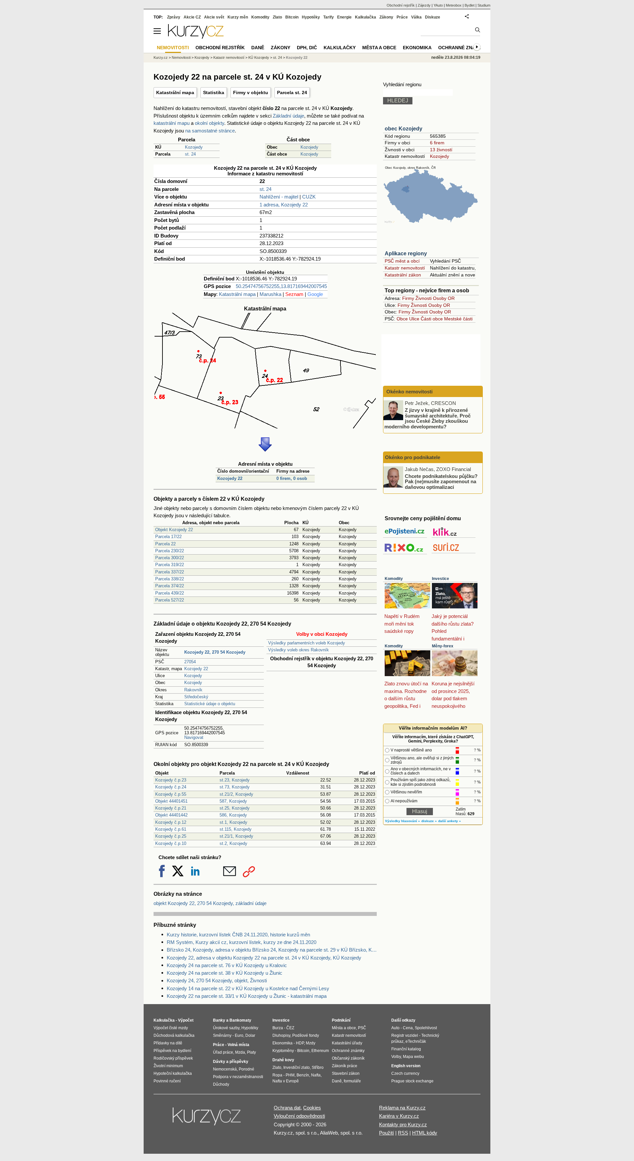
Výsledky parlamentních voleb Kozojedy (306, 642)
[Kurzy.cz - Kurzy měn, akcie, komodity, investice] (196, 37)
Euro (239, 1035)
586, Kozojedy (233, 815)
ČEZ (290, 1028)
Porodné (246, 1069)
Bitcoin (292, 17)
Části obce (432, 318)
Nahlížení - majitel (279, 197)
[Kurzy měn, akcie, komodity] (207, 1119)
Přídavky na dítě (168, 1043)
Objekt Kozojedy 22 (174, 529)
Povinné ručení (167, 1081)
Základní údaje (288, 116)
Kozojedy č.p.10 (170, 843)
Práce (402, 17)
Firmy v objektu (250, 92)
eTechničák (415, 1041)
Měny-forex (442, 646)
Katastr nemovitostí (405, 268)
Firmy (408, 298)
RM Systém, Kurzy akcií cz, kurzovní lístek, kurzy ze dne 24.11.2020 (241, 942)
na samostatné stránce (210, 130)
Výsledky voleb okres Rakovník (298, 649)
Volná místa (238, 1044)
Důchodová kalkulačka (174, 1035)
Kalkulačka (365, 17)
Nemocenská (225, 1069)
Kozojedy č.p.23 (170, 780)
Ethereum (320, 1050)
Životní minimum (168, 1066)
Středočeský (196, 696)
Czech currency (405, 1073)
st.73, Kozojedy (235, 786)
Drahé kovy (283, 1060)
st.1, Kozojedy (233, 822)
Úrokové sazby (226, 1028)
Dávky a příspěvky (230, 1061)
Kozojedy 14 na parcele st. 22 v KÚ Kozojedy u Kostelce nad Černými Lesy (248, 988)
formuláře (352, 1081)
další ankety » (449, 821)
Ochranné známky (462, 47)
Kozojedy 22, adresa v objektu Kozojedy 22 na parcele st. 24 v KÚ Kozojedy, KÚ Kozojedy (264, 958)
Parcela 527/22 (169, 600)
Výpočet (186, 1020)
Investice (440, 578)
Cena (408, 1028)
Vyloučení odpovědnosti (299, 1116)
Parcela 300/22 (169, 557)
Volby (396, 1056)
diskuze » (429, 821)
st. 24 (190, 154)
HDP (300, 1043)
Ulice (414, 318)
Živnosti (423, 298)
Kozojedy (194, 147)
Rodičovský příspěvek (173, 1058)
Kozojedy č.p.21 (170, 808)
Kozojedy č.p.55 (170, 794)
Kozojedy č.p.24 (170, 786)
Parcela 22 (165, 543)
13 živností (441, 149)
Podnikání (341, 1020)
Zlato (277, 17)
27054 (190, 661)
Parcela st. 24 (292, 92)
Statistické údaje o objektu (209, 703)
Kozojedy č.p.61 (170, 829)
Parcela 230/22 (169, 550)
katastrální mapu (172, 123)
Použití (386, 1133)
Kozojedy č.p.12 (170, 822)
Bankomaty (240, 1020)
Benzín (303, 1075)
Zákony (386, 17)
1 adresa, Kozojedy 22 (284, 204)
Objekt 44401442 (171, 815)
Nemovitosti (181, 57)
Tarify (328, 17)
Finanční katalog (406, 1049)
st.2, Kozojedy (233, 843)
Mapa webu (413, 1056)
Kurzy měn (238, 17)
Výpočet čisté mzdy (171, 1028)
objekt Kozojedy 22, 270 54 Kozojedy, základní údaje (210, 903)
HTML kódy (424, 1133)
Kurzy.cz (161, 57)
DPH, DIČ (307, 47)
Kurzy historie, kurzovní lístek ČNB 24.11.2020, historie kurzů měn (238, 934)
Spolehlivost (426, 1028)
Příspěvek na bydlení (172, 1050)
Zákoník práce (344, 1066)
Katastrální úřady (347, 1043)
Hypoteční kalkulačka (173, 1073)
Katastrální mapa (175, 92)
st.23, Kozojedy (235, 780)
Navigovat (193, 737)
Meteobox (454, 5)
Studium (483, 5)
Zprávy (173, 17)
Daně (257, 47)
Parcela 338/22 (169, 578)
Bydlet (470, 5)
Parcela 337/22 (169, 571)
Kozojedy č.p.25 (170, 836)
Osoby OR (444, 298)
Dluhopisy (281, 1035)
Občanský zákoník (348, 1058)
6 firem (437, 142)
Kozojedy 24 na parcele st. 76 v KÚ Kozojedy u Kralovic (227, 965)
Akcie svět (214, 17)
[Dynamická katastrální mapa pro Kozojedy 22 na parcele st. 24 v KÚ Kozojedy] (265, 426)
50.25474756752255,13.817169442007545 (281, 286)
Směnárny (222, 1035)
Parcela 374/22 (169, 585)
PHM (290, 1075)
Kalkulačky (340, 47)
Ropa (277, 1075)
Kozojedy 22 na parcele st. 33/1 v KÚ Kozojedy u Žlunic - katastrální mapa (247, 996)
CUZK (309, 197)
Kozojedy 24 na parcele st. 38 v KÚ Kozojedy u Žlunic (224, 973)
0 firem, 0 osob (291, 478)
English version (405, 1066)
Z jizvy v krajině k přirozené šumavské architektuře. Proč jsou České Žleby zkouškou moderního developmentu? (427, 418)
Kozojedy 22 (229, 478)
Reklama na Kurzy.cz (402, 1107)
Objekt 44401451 (171, 801)
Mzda (240, 1052)
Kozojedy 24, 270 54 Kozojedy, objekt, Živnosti (217, 980)
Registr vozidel (404, 1035)
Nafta (316, 1075)
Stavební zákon (346, 1073)
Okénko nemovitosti (409, 391)
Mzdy (310, 1043)
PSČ (362, 1028)
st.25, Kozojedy (235, 808)
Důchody (221, 1084)
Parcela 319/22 (169, 564)
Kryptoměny (283, 1050)
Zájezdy (424, 5)
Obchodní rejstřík (401, 5)
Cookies (312, 1107)
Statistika (213, 92)
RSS (403, 1133)
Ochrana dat (287, 1107)
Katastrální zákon (403, 274)
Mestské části (458, 318)
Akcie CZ (192, 17)
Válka (416, 17)
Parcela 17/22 (168, 536)
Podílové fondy (305, 1035)
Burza (277, 1028)
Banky (219, 1020)
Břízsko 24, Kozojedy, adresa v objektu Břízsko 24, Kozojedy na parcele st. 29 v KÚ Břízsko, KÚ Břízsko (272, 950)
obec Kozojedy (403, 128)
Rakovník (193, 689)
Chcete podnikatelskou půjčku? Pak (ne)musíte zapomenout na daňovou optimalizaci (441, 481)
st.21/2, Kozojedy (236, 794)
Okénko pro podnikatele (412, 457)
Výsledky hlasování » (402, 821)
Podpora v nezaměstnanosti (238, 1076)
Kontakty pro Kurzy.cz (403, 1124)
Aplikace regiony (406, 253)
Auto (395, 1028)
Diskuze (432, 17)
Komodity (394, 578)
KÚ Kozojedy (258, 57)
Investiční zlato (296, 1067)
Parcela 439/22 (169, 593)
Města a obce (379, 47)
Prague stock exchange (412, 1081)
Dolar (250, 1035)
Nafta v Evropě (285, 1081)
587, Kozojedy (233, 801)
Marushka (270, 294)
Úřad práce (223, 1052)
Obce (402, 318)
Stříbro (318, 1067)
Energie (344, 17)
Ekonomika (417, 47)
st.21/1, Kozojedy (236, 836)
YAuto (438, 5)
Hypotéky (311, 17)
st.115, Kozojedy (236, 829)
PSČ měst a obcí (402, 261)
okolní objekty (209, 123)
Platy (251, 1052)
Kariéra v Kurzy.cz (399, 1116)
